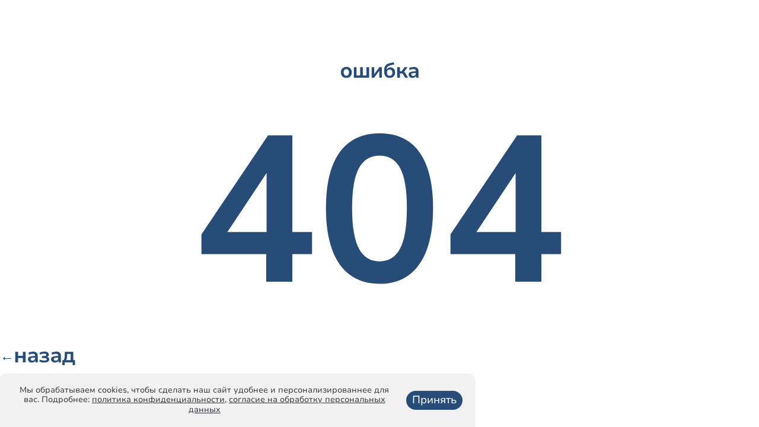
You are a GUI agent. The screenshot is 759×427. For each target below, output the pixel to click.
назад (37, 356)
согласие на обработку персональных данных (287, 404)
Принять (434, 400)
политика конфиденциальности (158, 399)
